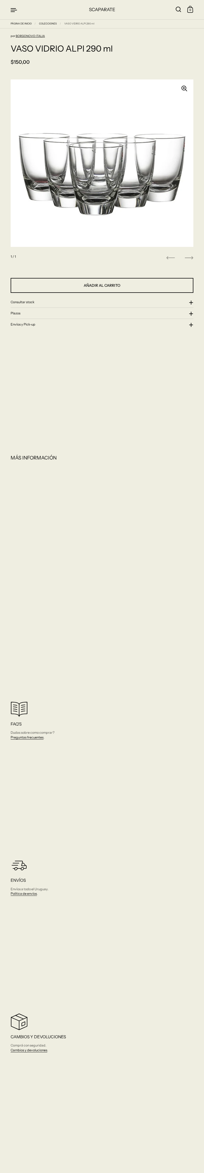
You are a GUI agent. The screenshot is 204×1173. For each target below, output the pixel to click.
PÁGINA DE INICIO (21, 23)
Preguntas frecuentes (27, 737)
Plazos (15, 313)
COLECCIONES (48, 23)
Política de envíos (24, 894)
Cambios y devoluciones (29, 1050)
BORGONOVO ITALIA (30, 36)
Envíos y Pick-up (23, 324)
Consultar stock (23, 302)
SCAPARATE (102, 9)
